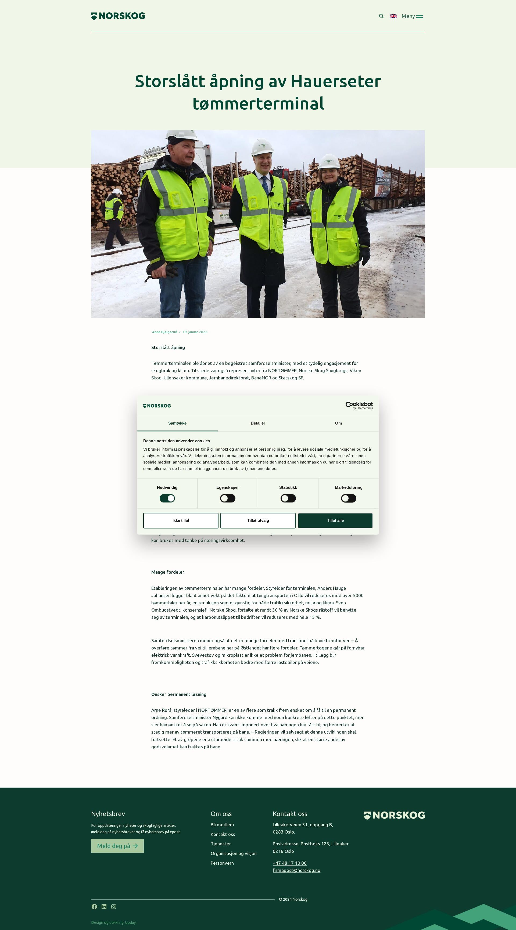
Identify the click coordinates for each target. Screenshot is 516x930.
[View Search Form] (382, 16)
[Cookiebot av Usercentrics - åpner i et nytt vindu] (349, 405)
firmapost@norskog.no (296, 870)
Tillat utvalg (258, 520)
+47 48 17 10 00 (290, 863)
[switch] (227, 498)
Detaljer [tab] (258, 423)
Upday (130, 922)
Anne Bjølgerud (164, 332)
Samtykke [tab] (177, 423)
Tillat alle (335, 520)
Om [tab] (338, 423)
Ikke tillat (181, 520)
